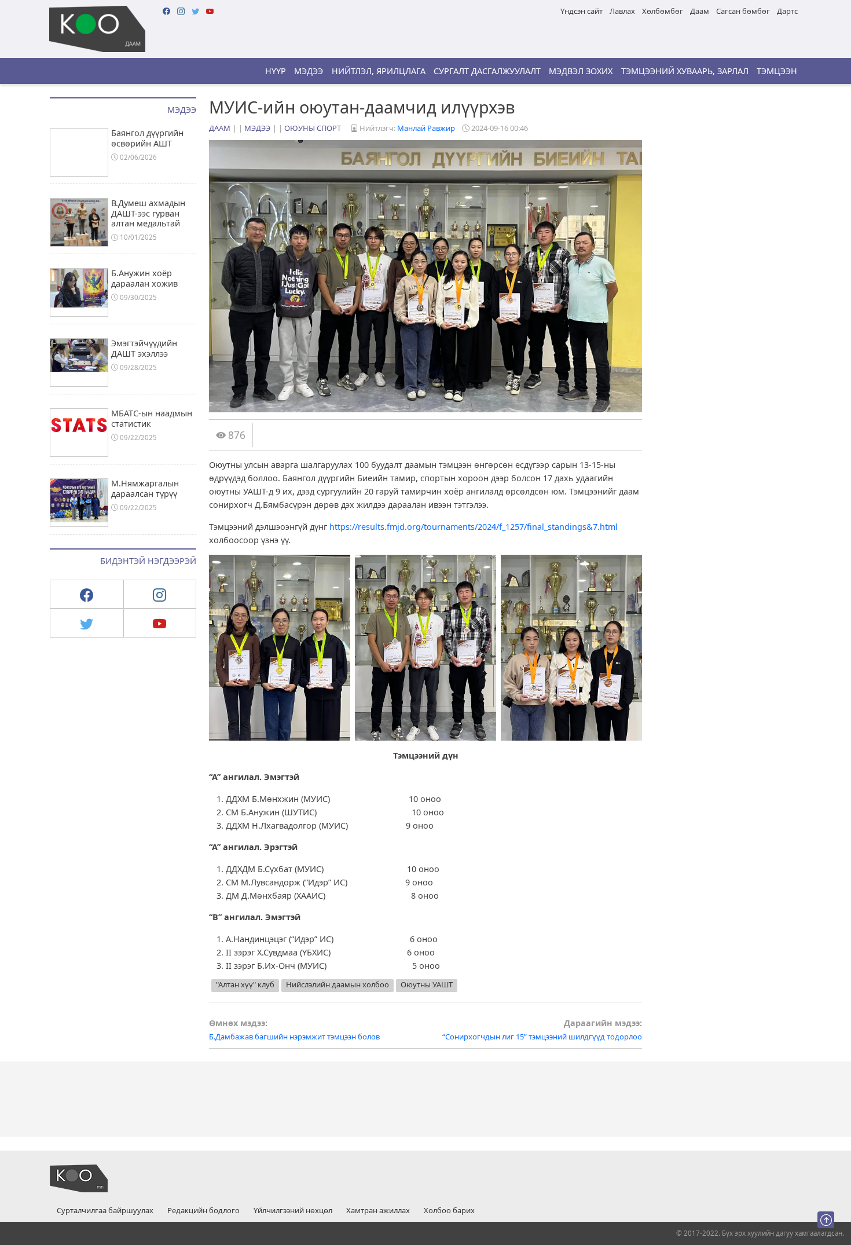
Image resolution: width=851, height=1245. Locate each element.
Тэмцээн (777, 70)
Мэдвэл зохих (580, 70)
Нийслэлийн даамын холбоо (337, 984)
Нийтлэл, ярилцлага (379, 70)
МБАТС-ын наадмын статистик (151, 418)
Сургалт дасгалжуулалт (487, 70)
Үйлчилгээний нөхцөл (293, 1210)
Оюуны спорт (312, 128)
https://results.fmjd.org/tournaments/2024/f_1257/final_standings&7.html (473, 526)
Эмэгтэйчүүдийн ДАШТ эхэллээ (144, 348)
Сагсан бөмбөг (743, 11)
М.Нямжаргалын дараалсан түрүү (145, 488)
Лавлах (622, 11)
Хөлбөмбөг (662, 11)
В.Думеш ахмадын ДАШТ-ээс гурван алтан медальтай (148, 213)
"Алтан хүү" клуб (245, 984)
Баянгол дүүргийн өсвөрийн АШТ (147, 137)
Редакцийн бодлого (203, 1210)
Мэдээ (308, 70)
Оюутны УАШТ (427, 984)
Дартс (787, 11)
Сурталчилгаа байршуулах (105, 1210)
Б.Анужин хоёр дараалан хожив (144, 278)
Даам (699, 11)
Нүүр (275, 70)
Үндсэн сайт (581, 11)
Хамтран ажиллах (378, 1210)
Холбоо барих (449, 1210)
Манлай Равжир (426, 128)
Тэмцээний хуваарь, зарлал (685, 70)
